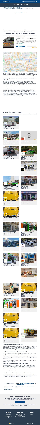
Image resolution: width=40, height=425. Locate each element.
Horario (31, 46)
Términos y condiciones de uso (20, 414)
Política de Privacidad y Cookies (20, 416)
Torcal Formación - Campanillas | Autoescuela (27, 157)
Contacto (31, 414)
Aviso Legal (20, 415)
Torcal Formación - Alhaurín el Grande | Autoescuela (28, 233)
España (4, 7)
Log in (8, 415)
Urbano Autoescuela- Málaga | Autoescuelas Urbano (9, 339)
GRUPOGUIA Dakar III (7, 126)
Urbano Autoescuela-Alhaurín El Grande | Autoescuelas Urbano (11, 218)
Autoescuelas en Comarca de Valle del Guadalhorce (13, 8)
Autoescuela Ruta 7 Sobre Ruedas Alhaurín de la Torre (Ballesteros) (28, 249)
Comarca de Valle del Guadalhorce (27, 383)
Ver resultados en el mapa (20, 61)
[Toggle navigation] (37, 1)
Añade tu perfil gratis (8, 416)
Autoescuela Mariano (24, 186)
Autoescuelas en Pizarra (8, 389)
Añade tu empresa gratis (20, 401)
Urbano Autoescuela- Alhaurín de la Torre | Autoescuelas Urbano (11, 202)
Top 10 (15, 12)
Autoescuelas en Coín (30, 386)
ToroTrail (5, 248)
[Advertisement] (20, 22)
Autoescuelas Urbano (25, 263)
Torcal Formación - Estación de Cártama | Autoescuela (11, 141)
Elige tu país (12, 423)
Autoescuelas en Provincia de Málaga (13, 7)
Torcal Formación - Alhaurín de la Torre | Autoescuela (11, 187)
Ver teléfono (21, 46)
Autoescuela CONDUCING (25, 141)
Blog (8, 417)
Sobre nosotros (8, 414)
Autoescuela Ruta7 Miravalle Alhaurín (10, 232)
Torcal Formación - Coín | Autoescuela (10, 263)
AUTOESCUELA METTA (20, 37)
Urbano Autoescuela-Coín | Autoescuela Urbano (28, 294)
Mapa (32, 38)
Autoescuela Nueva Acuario (8, 293)
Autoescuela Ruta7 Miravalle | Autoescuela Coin (28, 278)
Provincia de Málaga (20, 384)
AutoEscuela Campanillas (8, 156)
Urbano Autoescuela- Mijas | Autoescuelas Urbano (11, 324)
